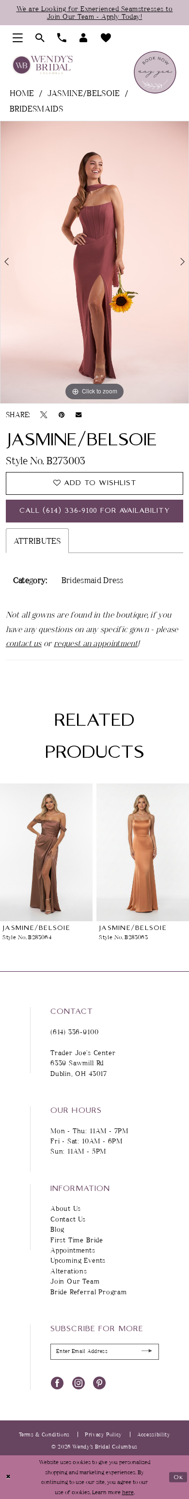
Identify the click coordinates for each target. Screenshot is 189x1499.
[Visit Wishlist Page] (105, 38)
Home (22, 92)
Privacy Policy (103, 1434)
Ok (178, 1477)
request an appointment (96, 643)
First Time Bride (76, 1239)
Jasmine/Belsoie (83, 92)
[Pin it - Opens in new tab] (61, 414)
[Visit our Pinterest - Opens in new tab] (99, 1382)
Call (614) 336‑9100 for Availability (94, 510)
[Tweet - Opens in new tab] (44, 414)
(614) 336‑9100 (74, 1031)
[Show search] (40, 38)
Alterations (68, 1270)
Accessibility (153, 1434)
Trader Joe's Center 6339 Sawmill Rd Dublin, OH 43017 (82, 1063)
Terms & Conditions (44, 1434)
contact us (24, 643)
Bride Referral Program (88, 1291)
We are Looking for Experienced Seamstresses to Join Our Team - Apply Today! (94, 12)
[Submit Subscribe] (147, 1351)
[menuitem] (17, 38)
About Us (65, 1208)
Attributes (37, 540)
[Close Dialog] (8, 1477)
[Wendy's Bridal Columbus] (42, 65)
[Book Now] (155, 72)
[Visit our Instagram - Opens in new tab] (78, 1382)
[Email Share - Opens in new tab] (78, 414)
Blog (57, 1229)
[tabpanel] (94, 262)
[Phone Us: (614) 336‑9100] (62, 38)
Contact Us (68, 1218)
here (128, 1492)
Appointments (72, 1250)
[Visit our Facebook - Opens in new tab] (57, 1382)
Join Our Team (75, 1281)
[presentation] (46, 852)
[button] (17, 38)
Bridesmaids (36, 108)
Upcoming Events (78, 1260)
